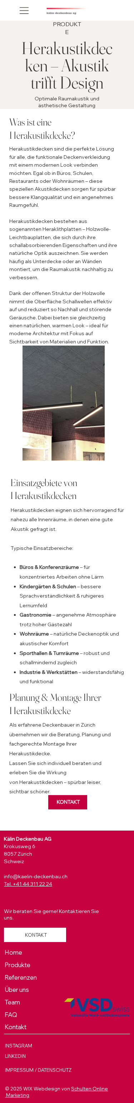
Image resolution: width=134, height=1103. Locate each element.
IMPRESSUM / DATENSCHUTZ (38, 1070)
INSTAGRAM (18, 1046)
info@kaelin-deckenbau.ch (36, 876)
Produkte (17, 965)
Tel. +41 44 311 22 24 (28, 884)
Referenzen (21, 977)
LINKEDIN (15, 1056)
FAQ (11, 1014)
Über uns (17, 989)
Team (12, 1002)
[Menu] (24, 10)
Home (13, 952)
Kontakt (15, 1027)
